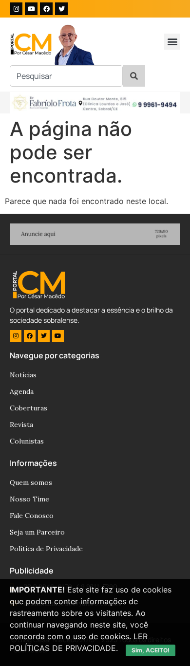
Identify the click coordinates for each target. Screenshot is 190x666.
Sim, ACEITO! (151, 650)
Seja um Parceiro (37, 532)
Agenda (22, 391)
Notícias (23, 374)
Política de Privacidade (46, 548)
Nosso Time (29, 499)
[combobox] (66, 76)
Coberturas (28, 408)
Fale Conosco (32, 515)
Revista (21, 424)
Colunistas (27, 441)
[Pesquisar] (134, 76)
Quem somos (31, 482)
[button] (172, 42)
